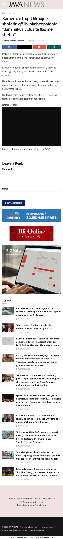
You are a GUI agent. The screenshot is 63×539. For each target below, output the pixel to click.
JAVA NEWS (13, 527)
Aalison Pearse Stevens (13, 41)
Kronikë (12, 13)
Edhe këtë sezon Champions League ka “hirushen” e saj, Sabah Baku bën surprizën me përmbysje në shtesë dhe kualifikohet (38, 472)
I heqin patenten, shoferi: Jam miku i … (21, 149)
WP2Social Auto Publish (19, 537)
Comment (8, 169)
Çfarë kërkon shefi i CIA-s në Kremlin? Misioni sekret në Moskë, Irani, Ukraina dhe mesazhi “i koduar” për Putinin (38, 418)
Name (5, 189)
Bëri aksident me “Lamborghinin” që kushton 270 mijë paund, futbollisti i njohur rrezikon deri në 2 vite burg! (38, 311)
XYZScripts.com (46, 537)
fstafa (48, 149)
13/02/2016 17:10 (36, 41)
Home (4, 13)
